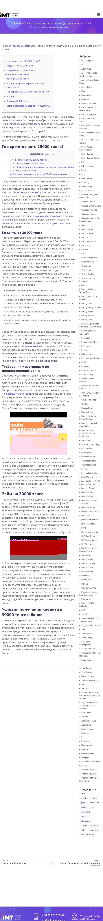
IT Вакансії (86, 453)
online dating (87, 559)
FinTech (84, 362)
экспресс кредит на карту (25, 124)
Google (84, 803)
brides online (86, 187)
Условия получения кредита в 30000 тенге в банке (39, 174)
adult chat (86, 69)
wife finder (86, 713)
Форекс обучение (89, 774)
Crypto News (87, 270)
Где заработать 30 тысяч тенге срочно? (28, 91)
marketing (94, 803)
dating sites (86, 320)
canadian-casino (88, 214)
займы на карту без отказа (49, 581)
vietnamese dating (89, 680)
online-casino (87, 567)
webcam (85, 688)
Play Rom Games (88, 588)
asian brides (86, 87)
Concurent (86, 266)
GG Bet (84, 404)
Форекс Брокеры (88, 770)
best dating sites (89, 114)
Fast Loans (86, 346)
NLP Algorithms (88, 536)
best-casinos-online (90, 158)
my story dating (88, 524)
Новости (85, 749)
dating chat (86, 303)
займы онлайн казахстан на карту (40, 346)
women (84, 717)
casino (84, 225)
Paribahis (85, 576)
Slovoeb (84, 825)
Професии (86, 757)
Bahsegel (85, 99)
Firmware (85, 366)
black (83, 170)
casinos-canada (88, 241)
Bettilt (84, 162)
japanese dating (88, 465)
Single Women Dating (90, 625)
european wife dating (90, 342)
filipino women (87, 354)
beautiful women (88, 103)
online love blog (88, 563)
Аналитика (86, 725)
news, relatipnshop (89, 532)
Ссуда (66, 259)
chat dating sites (89, 258)
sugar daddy (86, 660)
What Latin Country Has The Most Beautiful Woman (89, 696)
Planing (84, 584)
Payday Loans (87, 580)
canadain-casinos (89, 210)
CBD (83, 254)
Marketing (85, 516)
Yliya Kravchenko (51, 27)
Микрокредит (64, 27)
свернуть (49, 154)
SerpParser (85, 812)
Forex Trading (87, 375)
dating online (87, 311)
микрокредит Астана (14, 393)
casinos (84, 237)
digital (94, 798)
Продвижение (87, 753)
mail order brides (88, 496)
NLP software (87, 544)
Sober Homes (87, 634)
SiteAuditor (85, 821)
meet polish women (89, 520)
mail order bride (88, 492)
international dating (90, 444)
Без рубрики (87, 729)
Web (83, 684)
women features (88, 721)
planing (84, 807)
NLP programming (89, 540)
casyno (84, 250)
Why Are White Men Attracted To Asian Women (88, 706)
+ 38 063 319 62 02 (53, 915)
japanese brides (88, 461)
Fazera (84, 350)
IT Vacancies (86, 448)
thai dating (86, 668)
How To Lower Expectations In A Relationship (87, 433)
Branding (85, 182)
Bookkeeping (86, 178)
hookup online (87, 408)
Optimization (87, 572)
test (83, 664)
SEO (83, 610)
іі (81, 737)
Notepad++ (86, 555)
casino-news (87, 229)
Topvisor (94, 825)
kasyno (84, 469)
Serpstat (84, 816)
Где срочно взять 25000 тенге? (23, 61)
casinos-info (87, 245)
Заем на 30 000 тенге (18, 101)
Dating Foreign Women (91, 307)
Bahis (83, 91)
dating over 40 (87, 316)
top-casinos (86, 672)
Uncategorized (87, 676)
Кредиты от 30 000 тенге (20, 65)
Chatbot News (87, 262)
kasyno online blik (89, 473)
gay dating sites (88, 400)
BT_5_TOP (86, 191)
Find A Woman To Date (91, 358)
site (83, 629)
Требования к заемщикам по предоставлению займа (45, 167)
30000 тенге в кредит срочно (30, 192)
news (83, 528)
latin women (87, 477)
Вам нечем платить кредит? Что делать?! (29, 106)
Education (85, 338)
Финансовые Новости (91, 762)
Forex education (88, 370)
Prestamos (86, 599)
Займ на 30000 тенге (18, 78)
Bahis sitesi (86, 95)
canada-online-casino (91, 206)
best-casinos (87, 154)
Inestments (86, 440)
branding (84, 798)
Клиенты (85, 741)
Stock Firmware (88, 649)
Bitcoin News (87, 166)
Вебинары (85, 733)
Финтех (85, 766)
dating (84, 285)
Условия (11, 96)
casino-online (87, 233)
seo (92, 807)
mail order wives (88, 507)
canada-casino (88, 202)
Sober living (86, 638)
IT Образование (88, 457)
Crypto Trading (87, 274)
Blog (83, 174)
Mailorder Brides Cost (90, 512)
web (82, 830)
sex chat (85, 614)
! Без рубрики (87, 61)
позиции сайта (87, 835)
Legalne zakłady (88, 488)
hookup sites (87, 412)
